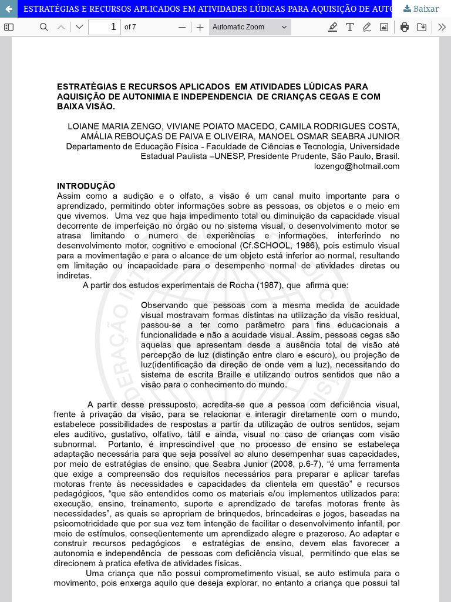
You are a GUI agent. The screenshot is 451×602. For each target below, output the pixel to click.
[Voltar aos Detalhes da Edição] (9, 9)
